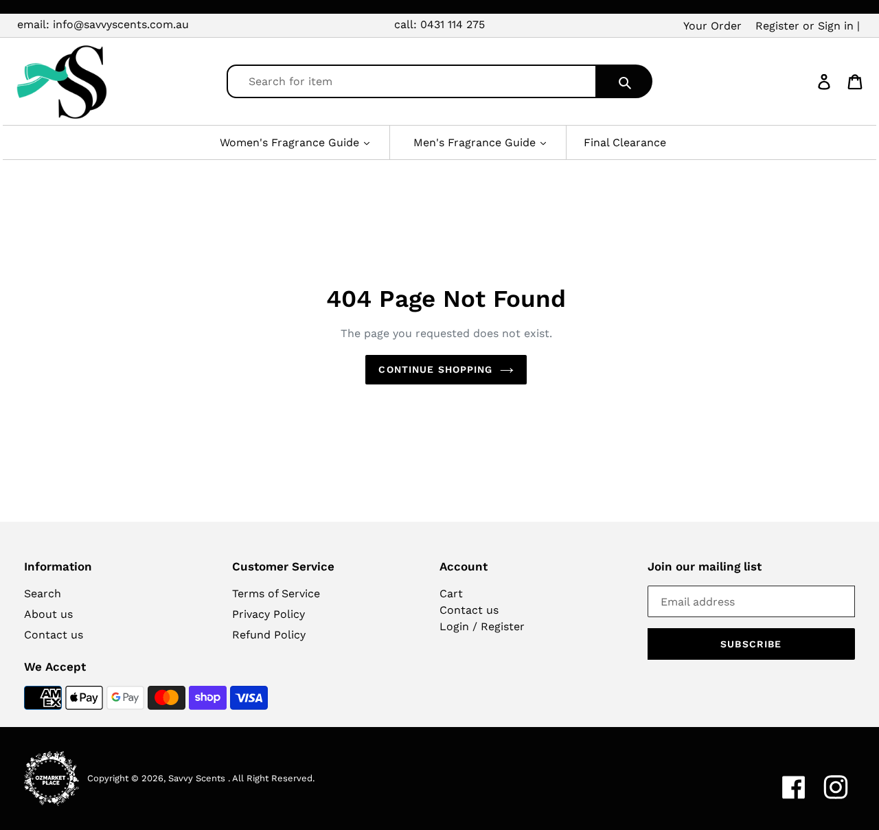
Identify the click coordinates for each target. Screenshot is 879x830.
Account (464, 566)
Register (777, 25)
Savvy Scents (196, 778)
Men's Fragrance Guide (476, 142)
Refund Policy (269, 634)
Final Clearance (625, 142)
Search (42, 593)
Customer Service (283, 566)
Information (58, 566)
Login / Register (482, 626)
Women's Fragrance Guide (291, 142)
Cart (451, 593)
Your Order (712, 25)
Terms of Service (276, 593)
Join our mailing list (705, 566)
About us (48, 614)
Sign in (836, 25)
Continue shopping (435, 369)
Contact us (53, 634)
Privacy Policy (268, 614)
